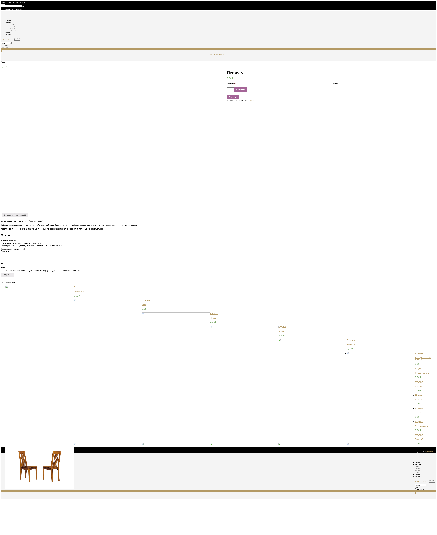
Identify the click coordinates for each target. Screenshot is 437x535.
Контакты (8, 35)
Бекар (281, 331)
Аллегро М (351, 344)
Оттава (213, 318)
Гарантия (17, 40)
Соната (418, 413)
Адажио (418, 386)
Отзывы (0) (21, 215)
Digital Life (428, 452)
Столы (12, 24)
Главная (8, 20)
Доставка (17, 38)
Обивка (230, 84)
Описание (8, 215)
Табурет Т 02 (79, 292)
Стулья (12, 26)
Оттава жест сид (422, 373)
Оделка (335, 84)
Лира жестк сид (421, 426)
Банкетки (13, 31)
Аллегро (418, 399)
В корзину (240, 89)
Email (3, 267)
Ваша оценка (7, 249)
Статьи (7, 33)
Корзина (4, 45)
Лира (144, 305)
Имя (3, 263)
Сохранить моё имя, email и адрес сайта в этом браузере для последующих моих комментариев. (45, 271)
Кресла (12, 28)
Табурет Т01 (420, 439)
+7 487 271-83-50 (6, 39)
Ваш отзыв (6, 251)
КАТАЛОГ (8, 22)
